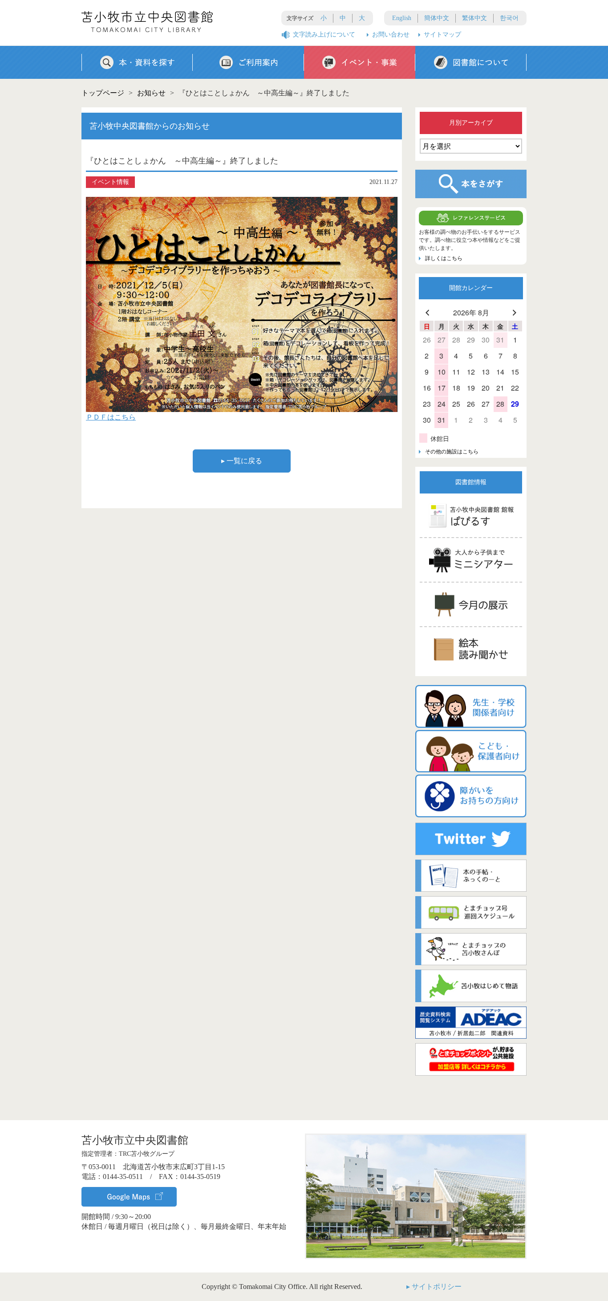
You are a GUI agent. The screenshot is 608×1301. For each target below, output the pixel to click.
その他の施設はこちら (451, 451)
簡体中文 (436, 18)
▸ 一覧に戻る (241, 461)
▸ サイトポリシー (434, 1286)
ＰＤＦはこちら (111, 417)
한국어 (509, 18)
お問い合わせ (390, 34)
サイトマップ (442, 34)
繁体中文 (474, 18)
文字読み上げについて (324, 34)
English (401, 18)
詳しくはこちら (443, 258)
